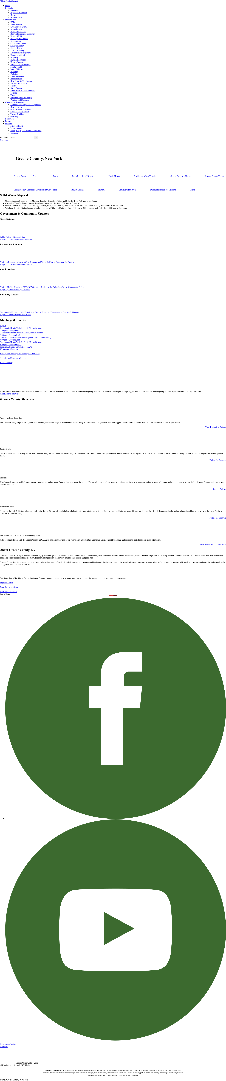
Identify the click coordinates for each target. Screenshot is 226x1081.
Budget (13, 15)
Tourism (13, 93)
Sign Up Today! (6, 583)
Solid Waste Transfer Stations (22, 90)
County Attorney (17, 46)
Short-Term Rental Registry (83, 176)
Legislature (9, 8)
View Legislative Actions (215, 427)
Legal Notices (16, 128)
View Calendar (6, 362)
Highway (14, 57)
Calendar (14, 133)
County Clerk (16, 48)
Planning (14, 71)
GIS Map (14, 116)
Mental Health (16, 67)
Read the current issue (9, 587)
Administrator (16, 17)
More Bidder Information (24, 264)
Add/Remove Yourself (9, 394)
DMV (12, 22)
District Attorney (17, 50)
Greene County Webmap (180, 176)
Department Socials (8, 1044)
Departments (10, 20)
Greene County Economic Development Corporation (35, 190)
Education (9, 119)
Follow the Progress (218, 460)
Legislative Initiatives (127, 190)
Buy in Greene (16, 107)
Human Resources (18, 60)
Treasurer (14, 95)
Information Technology (20, 64)
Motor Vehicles (16, 69)
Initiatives (14, 10)
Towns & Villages (17, 114)
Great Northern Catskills (20, 109)
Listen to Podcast (219, 489)
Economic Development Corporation (25, 105)
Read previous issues (22, 315)
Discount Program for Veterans (163, 190)
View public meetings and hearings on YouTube (19, 354)
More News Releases (23, 239)
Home (7, 5)
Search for (4, 137)
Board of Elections (18, 31)
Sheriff (13, 86)
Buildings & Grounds (19, 38)
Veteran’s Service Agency (21, 97)
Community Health (18, 43)
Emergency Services (18, 55)
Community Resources (14, 102)
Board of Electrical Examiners (22, 34)
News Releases (16, 126)
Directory (4, 140)
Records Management (19, 83)
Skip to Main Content (9, 1)
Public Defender (17, 76)
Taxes (55, 176)
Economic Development (20, 53)
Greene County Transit (19, 112)
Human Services (17, 62)
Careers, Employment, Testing (26, 176)
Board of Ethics (16, 36)
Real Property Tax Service (21, 81)
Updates (8, 123)
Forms (7, 121)
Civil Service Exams (18, 27)
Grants (192, 190)
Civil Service (15, 41)
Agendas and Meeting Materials (13, 358)
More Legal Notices (21, 289)
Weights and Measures (19, 100)
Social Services (16, 88)
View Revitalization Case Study (213, 544)
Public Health (16, 24)
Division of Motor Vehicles (145, 176)
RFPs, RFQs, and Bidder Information (25, 130)
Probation (14, 74)
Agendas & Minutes (18, 13)
